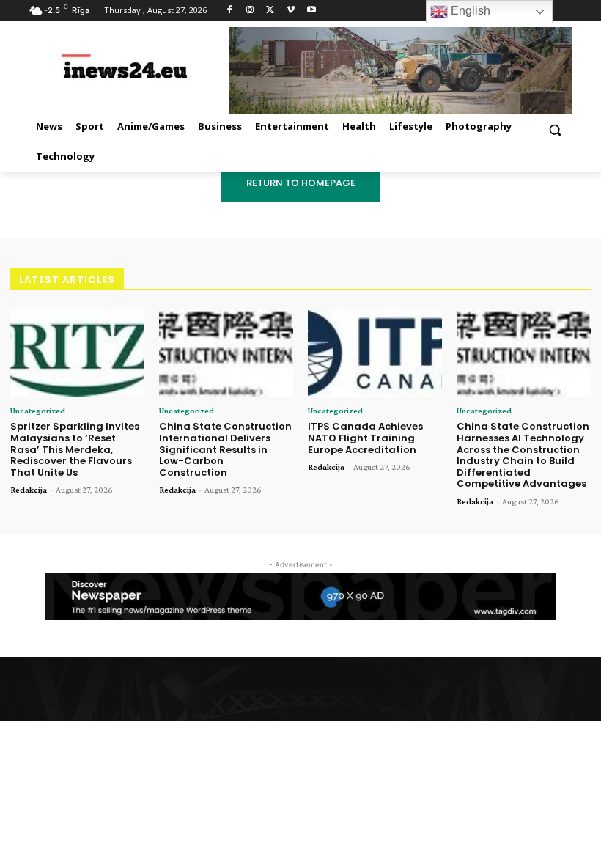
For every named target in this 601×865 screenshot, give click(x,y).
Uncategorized (37, 410)
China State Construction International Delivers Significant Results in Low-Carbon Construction (225, 449)
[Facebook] (229, 10)
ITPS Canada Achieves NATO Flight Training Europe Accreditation (365, 437)
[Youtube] (311, 10)
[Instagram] (250, 10)
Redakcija (28, 490)
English (469, 10)
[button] (554, 129)
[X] (270, 10)
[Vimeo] (290, 10)
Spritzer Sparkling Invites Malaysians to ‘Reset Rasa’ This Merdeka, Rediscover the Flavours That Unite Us (74, 449)
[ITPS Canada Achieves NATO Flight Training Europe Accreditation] (375, 353)
